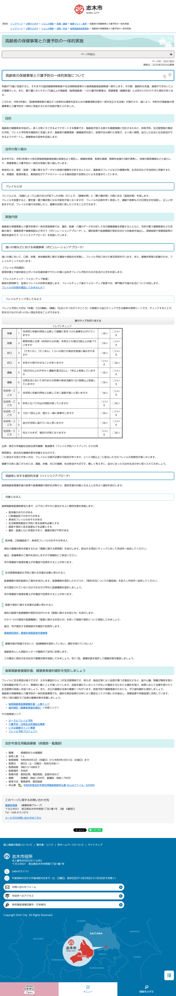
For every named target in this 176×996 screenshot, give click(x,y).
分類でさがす (32, 24)
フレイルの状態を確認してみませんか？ (23, 287)
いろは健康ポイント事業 (22, 728)
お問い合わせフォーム (24, 887)
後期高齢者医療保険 (79, 28)
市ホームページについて (70, 845)
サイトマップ (95, 845)
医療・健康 (62, 24)
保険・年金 (62, 28)
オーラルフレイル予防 (21, 720)
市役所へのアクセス (23, 896)
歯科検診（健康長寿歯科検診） (25, 708)
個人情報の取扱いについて (17, 845)
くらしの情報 (47, 24)
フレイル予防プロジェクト (23, 731)
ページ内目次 (88, 54)
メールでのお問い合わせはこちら (23, 818)
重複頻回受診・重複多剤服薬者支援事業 (25, 633)
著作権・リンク (44, 845)
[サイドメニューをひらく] (169, 975)
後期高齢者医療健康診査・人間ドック (29, 704)
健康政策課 (11, 805)
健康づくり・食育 (78, 24)
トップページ (16, 24)
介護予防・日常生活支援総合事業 (27, 724)
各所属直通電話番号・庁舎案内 (29, 904)
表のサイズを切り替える (88, 321)
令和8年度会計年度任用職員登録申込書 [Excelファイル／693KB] (59, 785)
